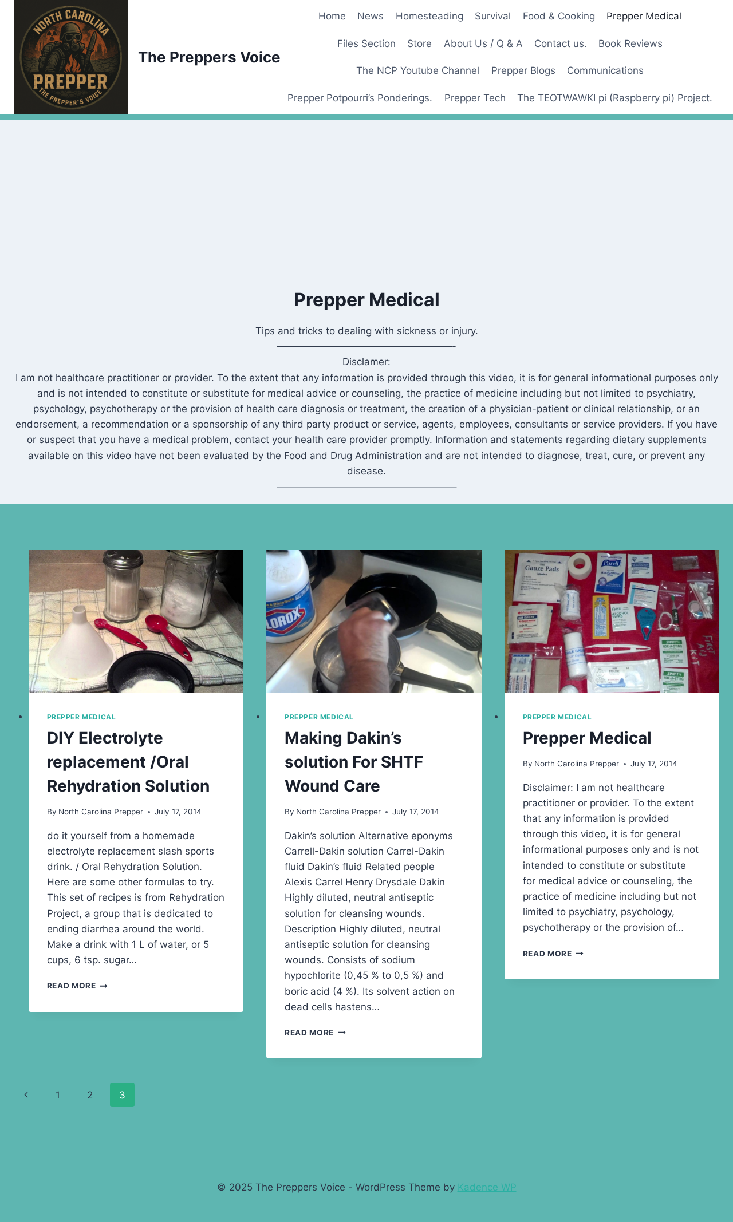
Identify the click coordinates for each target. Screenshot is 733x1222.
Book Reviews (630, 43)
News (370, 16)
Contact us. (560, 43)
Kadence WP (487, 1187)
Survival (493, 16)
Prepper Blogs (523, 70)
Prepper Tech (475, 98)
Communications (605, 70)
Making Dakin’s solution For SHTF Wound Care (354, 762)
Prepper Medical (643, 16)
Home (332, 16)
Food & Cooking (559, 16)
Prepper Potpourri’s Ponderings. (359, 98)
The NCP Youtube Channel (417, 70)
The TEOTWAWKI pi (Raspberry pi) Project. (614, 98)
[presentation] (136, 621)
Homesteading (429, 16)
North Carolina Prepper (100, 811)
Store (419, 43)
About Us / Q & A (483, 43)
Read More (77, 985)
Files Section (366, 43)
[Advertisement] (366, 200)
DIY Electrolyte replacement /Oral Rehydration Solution (128, 762)
